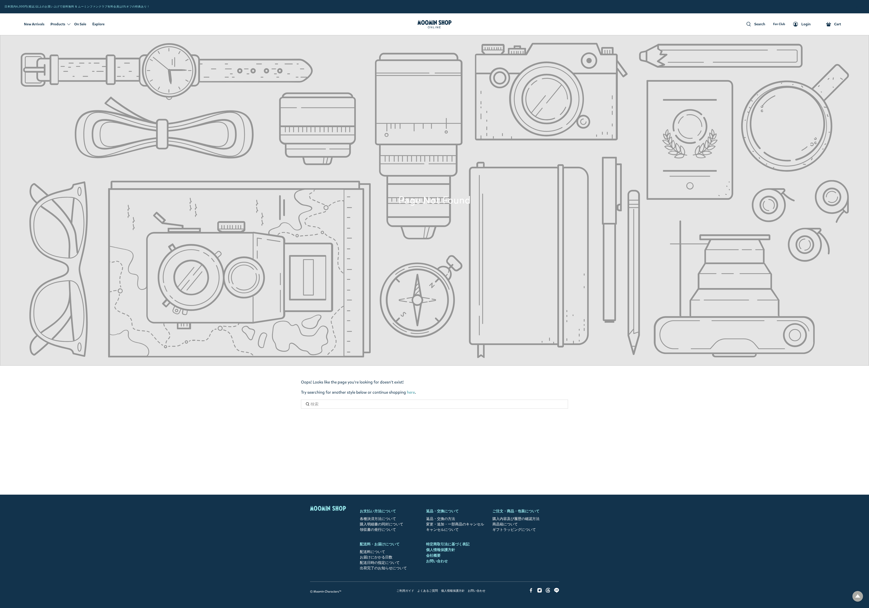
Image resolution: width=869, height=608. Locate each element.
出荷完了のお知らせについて (383, 568)
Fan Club (861, 7)
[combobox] (434, 404)
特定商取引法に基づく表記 (448, 544)
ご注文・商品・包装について (516, 511)
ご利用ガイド (405, 591)
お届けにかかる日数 (376, 557)
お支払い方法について (378, 511)
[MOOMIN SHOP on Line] (556, 591)
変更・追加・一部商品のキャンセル (455, 524)
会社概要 (433, 555)
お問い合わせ (437, 561)
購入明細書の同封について (381, 524)
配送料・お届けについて (380, 544)
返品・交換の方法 (440, 518)
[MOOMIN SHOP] (434, 24)
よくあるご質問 (427, 591)
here (411, 392)
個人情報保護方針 (440, 549)
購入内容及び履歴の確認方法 (516, 518)
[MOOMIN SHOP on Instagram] (539, 591)
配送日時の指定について (380, 562)
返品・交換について (442, 511)
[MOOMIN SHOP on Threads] (548, 591)
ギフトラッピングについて (514, 529)
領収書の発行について (378, 529)
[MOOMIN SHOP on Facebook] (531, 591)
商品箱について (505, 524)
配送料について (372, 551)
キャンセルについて (442, 529)
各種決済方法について (378, 518)
